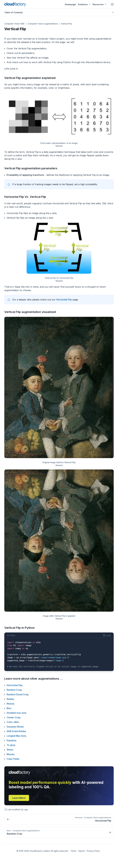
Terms (73, 851)
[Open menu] (112, 4)
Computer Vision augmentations (43, 23)
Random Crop (14, 689)
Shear (10, 749)
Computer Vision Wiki (14, 23)
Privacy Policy (93, 851)
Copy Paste (13, 758)
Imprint (81, 851)
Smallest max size (16, 712)
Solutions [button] (83, 4)
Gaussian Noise (15, 726)
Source (59, 146)
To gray (11, 745)
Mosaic (10, 754)
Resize (10, 703)
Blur (9, 708)
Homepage (70, 4)
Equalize (11, 740)
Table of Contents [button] (13, 12)
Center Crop (13, 717)
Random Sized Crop (17, 694)
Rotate (10, 699)
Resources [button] (98, 4)
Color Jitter (13, 722)
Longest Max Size (16, 735)
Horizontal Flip (64, 299)
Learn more (18, 797)
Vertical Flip (66, 23)
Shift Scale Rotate (16, 731)
